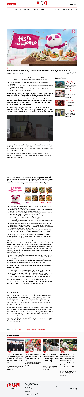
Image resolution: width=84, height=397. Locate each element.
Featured (67, 91)
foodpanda (13, 329)
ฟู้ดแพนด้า (27, 329)
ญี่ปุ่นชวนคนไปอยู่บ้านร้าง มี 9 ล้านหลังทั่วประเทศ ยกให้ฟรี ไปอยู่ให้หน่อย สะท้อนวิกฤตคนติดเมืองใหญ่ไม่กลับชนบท (71, 86)
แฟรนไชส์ (26, 9)
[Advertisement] (42, 19)
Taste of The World (20, 329)
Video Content (67, 9)
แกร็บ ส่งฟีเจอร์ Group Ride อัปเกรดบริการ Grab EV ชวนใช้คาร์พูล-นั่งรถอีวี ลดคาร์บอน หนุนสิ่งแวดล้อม (51, 358)
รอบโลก (71, 81)
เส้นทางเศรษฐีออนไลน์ (41, 329)
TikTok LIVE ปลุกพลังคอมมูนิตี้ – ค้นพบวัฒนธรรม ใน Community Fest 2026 (33, 356)
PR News (57, 9)
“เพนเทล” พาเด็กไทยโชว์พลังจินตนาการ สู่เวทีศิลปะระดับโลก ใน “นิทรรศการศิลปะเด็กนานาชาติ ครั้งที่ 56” (15, 358)
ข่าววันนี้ (67, 81)
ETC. (49, 9)
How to (17, 9)
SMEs (8, 9)
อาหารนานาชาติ (33, 329)
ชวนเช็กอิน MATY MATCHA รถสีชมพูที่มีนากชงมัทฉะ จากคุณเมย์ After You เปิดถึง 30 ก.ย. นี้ (71, 95)
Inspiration (73, 91)
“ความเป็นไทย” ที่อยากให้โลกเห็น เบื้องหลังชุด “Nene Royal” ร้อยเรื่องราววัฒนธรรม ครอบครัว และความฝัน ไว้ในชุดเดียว (71, 105)
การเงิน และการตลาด (39, 9)
